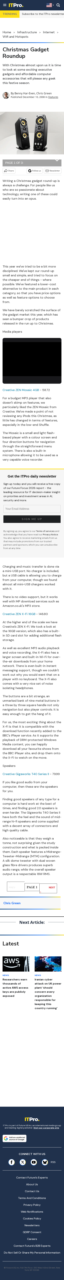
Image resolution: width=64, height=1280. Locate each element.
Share (11, 170)
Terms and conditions (32, 1198)
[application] (32, 358)
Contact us (32, 1191)
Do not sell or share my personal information (32, 1252)
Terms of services (45, 531)
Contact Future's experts (32, 1177)
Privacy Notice (50, 534)
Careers (32, 1239)
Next (52, 887)
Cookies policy (32, 1218)
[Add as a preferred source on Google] (14, 1138)
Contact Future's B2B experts (32, 1246)
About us (32, 1184)
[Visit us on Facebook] (12, 1162)
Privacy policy (32, 1205)
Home (7, 32)
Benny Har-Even (25, 93)
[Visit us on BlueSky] (44, 1162)
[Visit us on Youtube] (34, 1162)
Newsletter (54, 170)
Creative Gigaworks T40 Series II (26, 774)
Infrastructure (27, 32)
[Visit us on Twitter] (23, 1162)
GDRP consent (32, 1232)
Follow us (36, 170)
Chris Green (44, 93)
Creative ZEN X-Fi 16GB (19, 614)
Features (53, 97)
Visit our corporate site (46, 1127)
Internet (49, 32)
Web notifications (32, 1211)
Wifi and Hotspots (15, 37)
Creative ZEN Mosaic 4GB (21, 390)
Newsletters (32, 1225)
